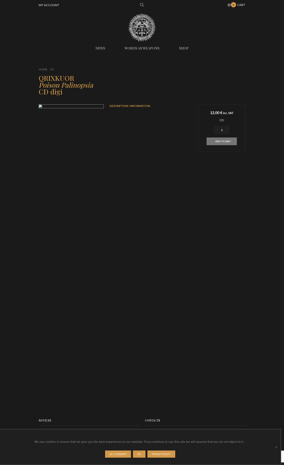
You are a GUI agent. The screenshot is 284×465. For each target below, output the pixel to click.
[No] (276, 447)
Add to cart (223, 141)
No (139, 454)
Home (43, 69)
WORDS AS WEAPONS (142, 48)
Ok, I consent (118, 454)
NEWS (100, 48)
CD (52, 69)
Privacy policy (161, 454)
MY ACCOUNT (49, 5)
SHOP (184, 48)
